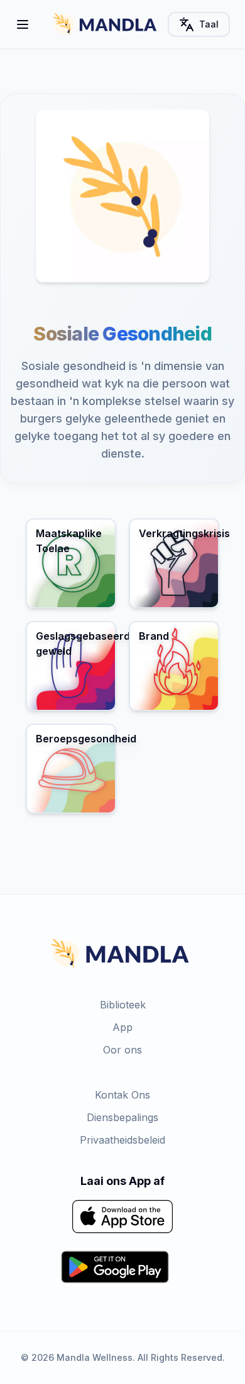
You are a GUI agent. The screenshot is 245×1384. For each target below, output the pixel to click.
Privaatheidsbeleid (122, 1140)
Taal (209, 24)
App (122, 1027)
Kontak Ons (122, 1095)
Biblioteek (123, 1004)
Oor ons (122, 1049)
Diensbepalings (122, 1117)
